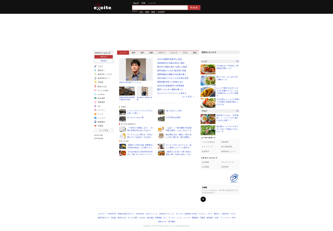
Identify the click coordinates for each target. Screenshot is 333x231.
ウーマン (101, 110)
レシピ (100, 114)
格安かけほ (102, 86)
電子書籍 (171, 222)
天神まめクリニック (166, 214)
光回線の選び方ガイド (125, 214)
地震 (147, 12)
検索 (195, 7)
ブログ (100, 66)
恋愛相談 (101, 102)
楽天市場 (97, 138)
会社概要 (205, 162)
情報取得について (228, 151)
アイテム (202, 214)
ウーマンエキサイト (128, 124)
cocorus (100, 94)
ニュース (152, 3)
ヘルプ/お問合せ (208, 142)
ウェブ (136, 3)
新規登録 (104, 61)
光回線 (100, 82)
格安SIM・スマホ (104, 74)
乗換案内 (101, 122)
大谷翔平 (161, 12)
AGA (233, 218)
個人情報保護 (226, 147)
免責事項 (205, 151)
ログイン (103, 57)
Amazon (97, 135)
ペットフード (225, 218)
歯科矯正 (210, 218)
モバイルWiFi (102, 90)
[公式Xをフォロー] (203, 199)
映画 (153, 12)
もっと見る (103, 130)
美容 (216, 218)
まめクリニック (152, 214)
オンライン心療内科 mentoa (186, 214)
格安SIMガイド (103, 78)
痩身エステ (162, 222)
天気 (141, 12)
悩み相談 (101, 98)
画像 (143, 3)
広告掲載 (205, 167)
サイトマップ (207, 147)
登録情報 (224, 142)
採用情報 (224, 167)
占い (99, 106)
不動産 (100, 126)
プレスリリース (227, 162)
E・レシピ (125, 141)
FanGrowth (140, 214)
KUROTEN (112, 214)
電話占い (101, 70)
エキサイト (103, 7)
